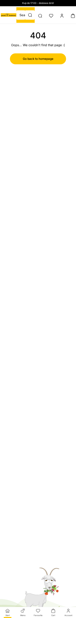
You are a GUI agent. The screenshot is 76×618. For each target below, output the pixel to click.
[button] (30, 15)
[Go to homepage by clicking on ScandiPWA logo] (8, 15)
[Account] (62, 16)
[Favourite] (51, 16)
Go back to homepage (38, 59)
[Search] (40, 16)
